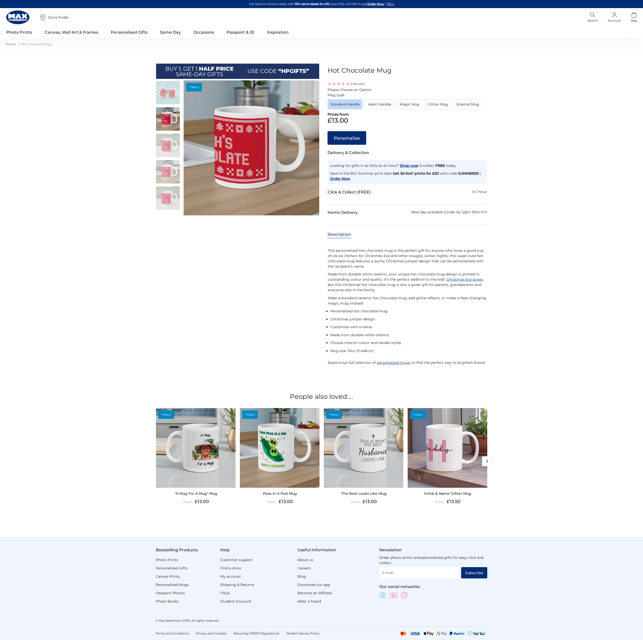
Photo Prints (167, 560)
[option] (345, 104)
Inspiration (278, 32)
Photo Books (167, 601)
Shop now (409, 165)
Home (11, 44)
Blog (301, 576)
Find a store (230, 568)
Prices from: (338, 114)
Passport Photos (170, 593)
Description (339, 234)
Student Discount (235, 601)
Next (487, 461)
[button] (170, 93)
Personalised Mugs (172, 584)
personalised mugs (393, 362)
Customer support (236, 560)
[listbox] (407, 105)
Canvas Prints (168, 576)
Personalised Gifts (171, 568)
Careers (304, 568)
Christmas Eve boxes (464, 279)
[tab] (339, 234)
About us (305, 560)
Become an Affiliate (314, 593)
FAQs (225, 593)
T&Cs (390, 4)
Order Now (375, 4)
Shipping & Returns (237, 584)
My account (230, 576)
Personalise (347, 138)
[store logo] (18, 17)
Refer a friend (309, 601)
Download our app (313, 584)
